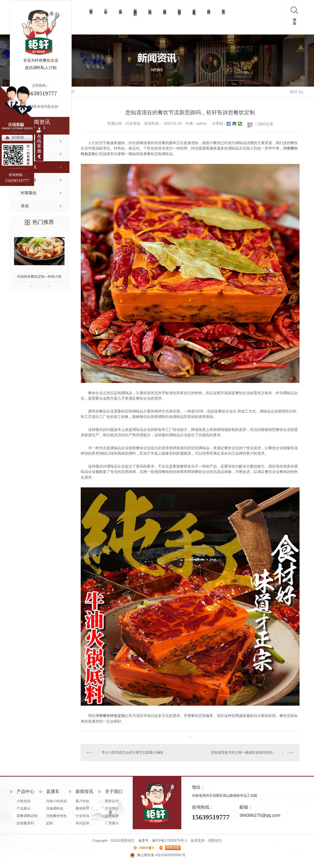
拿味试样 (209, 7)
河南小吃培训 (56, 801)
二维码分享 (264, 124)
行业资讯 (82, 816)
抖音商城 (150, 7)
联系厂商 (223, 7)
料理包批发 (179, 8)
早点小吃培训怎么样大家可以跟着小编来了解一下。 (136, 752)
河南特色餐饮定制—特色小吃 (39, 276)
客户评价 (82, 801)
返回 (293, 92)
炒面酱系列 (25, 823)
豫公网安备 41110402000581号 (161, 855)
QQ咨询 (18, 137)
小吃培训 (23, 801)
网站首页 (91, 7)
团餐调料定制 (135, 8)
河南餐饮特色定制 (110, 715)
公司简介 (112, 808)
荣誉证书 (112, 801)
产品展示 (120, 7)
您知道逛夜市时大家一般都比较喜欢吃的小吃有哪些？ (252, 752)
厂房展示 (112, 823)
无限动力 (215, 840)
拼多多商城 (194, 8)
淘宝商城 (165, 7)
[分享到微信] (240, 124)
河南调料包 (54, 808)
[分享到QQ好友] (234, 124)
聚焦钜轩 (82, 808)
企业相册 (112, 816)
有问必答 (82, 823)
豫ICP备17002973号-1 (169, 840)
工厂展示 (106, 7)
